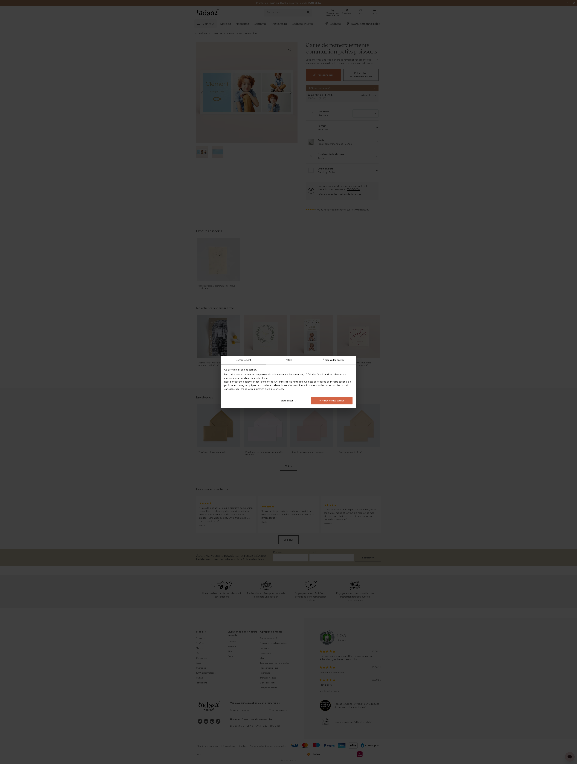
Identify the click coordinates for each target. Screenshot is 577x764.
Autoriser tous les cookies (331, 400)
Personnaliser (286, 400)
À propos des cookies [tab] (334, 359)
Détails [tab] (288, 359)
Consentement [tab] (243, 359)
